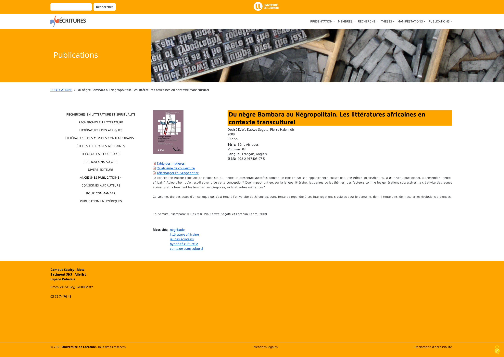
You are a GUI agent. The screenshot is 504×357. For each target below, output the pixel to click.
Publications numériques (101, 201)
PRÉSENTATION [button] (321, 21)
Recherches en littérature (101, 122)
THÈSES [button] (386, 21)
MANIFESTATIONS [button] (410, 21)
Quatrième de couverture (176, 168)
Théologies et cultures (100, 154)
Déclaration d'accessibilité (433, 347)
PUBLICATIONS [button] (439, 21)
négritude (177, 229)
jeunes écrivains (182, 239)
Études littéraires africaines (101, 146)
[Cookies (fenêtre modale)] (497, 350)
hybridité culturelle (184, 244)
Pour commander (100, 193)
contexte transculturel (186, 248)
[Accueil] (69, 21)
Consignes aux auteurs (101, 185)
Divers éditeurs (101, 169)
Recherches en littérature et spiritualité (100, 114)
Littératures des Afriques (100, 130)
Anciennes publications (99, 177)
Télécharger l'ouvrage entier (178, 173)
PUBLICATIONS (61, 90)
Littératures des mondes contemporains (99, 138)
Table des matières (171, 163)
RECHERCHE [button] (366, 21)
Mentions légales (266, 347)
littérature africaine (184, 234)
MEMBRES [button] (345, 21)
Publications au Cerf (100, 161)
